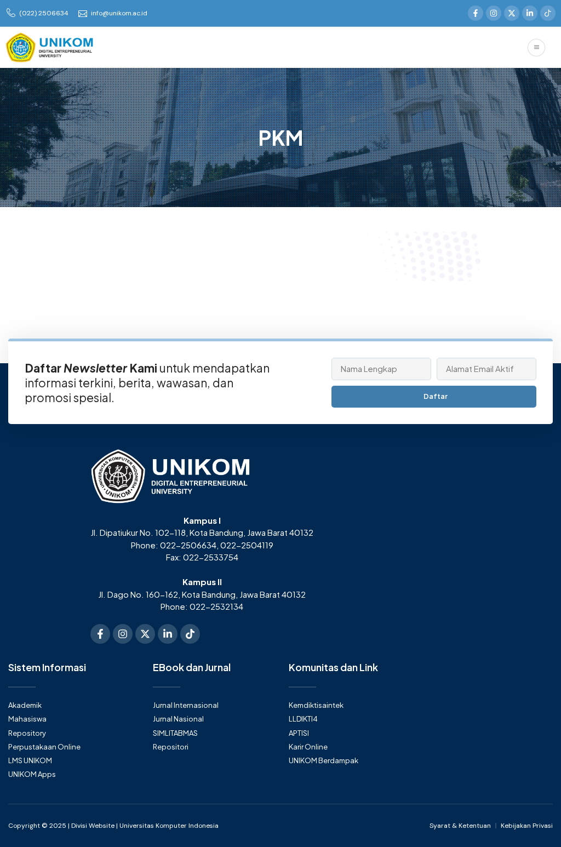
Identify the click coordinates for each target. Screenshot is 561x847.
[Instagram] (493, 13)
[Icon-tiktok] (548, 13)
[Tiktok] (190, 634)
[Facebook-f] (475, 13)
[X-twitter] (511, 13)
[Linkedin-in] (529, 13)
